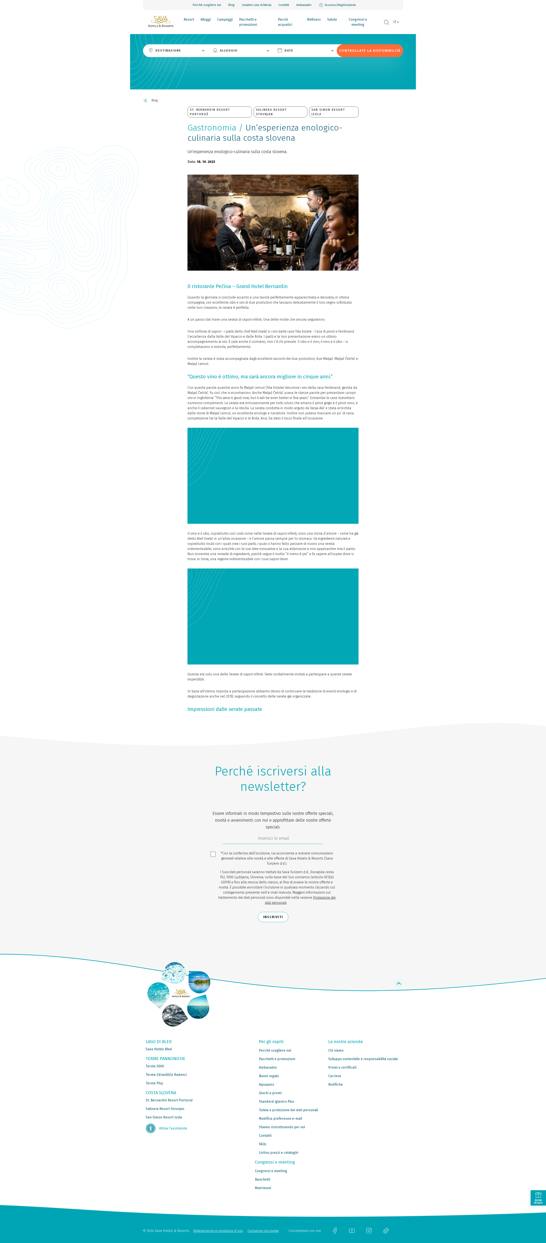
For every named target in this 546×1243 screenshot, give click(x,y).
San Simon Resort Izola (164, 1117)
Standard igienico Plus (276, 1101)
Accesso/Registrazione (340, 5)
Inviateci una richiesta (256, 5)
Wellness (314, 19)
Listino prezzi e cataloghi (278, 1153)
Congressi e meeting (358, 22)
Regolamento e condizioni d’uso (218, 1231)
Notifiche (335, 1084)
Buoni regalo (269, 1076)
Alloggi (205, 19)
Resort (189, 19)
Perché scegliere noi (207, 5)
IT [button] (394, 22)
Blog (231, 5)
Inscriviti (273, 917)
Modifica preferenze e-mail (280, 1119)
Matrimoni (263, 1188)
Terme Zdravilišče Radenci (166, 1075)
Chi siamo (335, 1050)
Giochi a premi (270, 1093)
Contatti (284, 5)
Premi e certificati (342, 1067)
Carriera (334, 1076)
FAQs (262, 1144)
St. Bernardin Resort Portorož (169, 1100)
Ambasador (304, 5)
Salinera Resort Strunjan (165, 1109)
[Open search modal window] (386, 22)
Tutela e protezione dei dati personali (288, 1110)
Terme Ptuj (154, 1083)
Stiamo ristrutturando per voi (282, 1127)
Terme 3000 (155, 1066)
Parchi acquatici (285, 22)
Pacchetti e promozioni (248, 22)
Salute (332, 19)
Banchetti (262, 1179)
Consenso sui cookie (263, 1231)
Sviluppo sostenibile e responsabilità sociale (363, 1059)
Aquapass (266, 1084)
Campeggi (225, 19)
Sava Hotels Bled (159, 1049)
